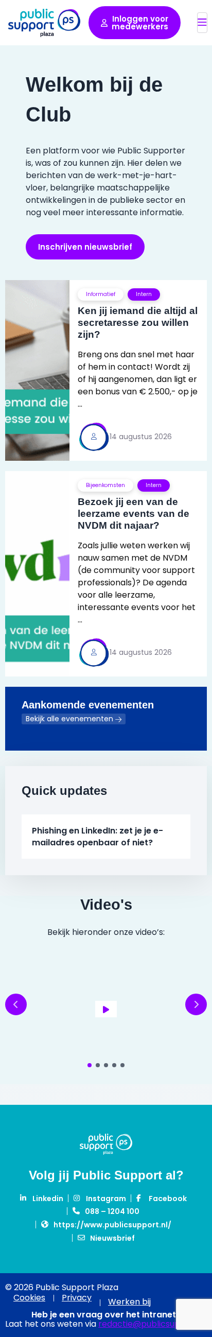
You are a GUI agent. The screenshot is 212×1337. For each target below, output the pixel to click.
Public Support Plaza (44, 22)
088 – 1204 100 (112, 1211)
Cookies (29, 1298)
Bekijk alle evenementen (69, 719)
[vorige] (16, 1004)
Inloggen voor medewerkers (140, 22)
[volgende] (196, 1004)
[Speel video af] (106, 1009)
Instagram (106, 1198)
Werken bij (129, 1302)
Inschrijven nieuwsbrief (85, 246)
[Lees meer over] (106, 370)
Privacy (77, 1298)
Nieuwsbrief (112, 1238)
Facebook (168, 1198)
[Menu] (202, 23)
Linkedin (47, 1198)
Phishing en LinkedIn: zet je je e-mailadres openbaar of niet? (97, 836)
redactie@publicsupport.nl (152, 1324)
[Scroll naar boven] (191, 1274)
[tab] (89, 1065)
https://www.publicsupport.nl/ (112, 1225)
